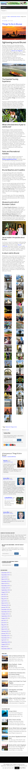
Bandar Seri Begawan (16, 50)
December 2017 (5, 572)
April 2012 (4, 627)
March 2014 (4, 583)
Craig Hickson (8, 497)
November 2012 (5, 611)
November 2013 (5, 585)
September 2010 (5, 642)
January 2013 (4, 607)
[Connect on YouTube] (15, 445)
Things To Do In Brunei (12, 24)
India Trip (4, 653)
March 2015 (4, 579)
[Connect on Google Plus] (13, 445)
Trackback (4, 456)
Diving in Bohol (13, 711)
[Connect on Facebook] (6, 445)
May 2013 (4, 598)
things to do (14, 427)
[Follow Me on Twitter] (8, 445)
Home (9, 16)
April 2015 (4, 577)
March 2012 (4, 629)
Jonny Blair (6, 478)
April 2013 (4, 601)
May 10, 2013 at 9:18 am (9, 498)
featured (8, 427)
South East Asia (14, 16)
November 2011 (5, 637)
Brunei (18, 16)
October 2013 (5, 588)
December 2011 (5, 635)
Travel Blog (5, 20)
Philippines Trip (6, 709)
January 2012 (4, 633)
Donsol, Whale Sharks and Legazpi (17, 728)
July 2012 (3, 620)
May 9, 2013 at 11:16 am (8, 479)
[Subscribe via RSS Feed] (4, 445)
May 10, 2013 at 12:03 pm (8, 513)
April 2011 (4, 640)
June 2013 (4, 596)
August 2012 (4, 618)
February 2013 (5, 605)
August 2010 (4, 644)
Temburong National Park (9, 159)
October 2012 (5, 614)
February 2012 (5, 631)
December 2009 (5, 648)
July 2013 (3, 594)
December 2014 (5, 581)
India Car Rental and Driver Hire (17, 656)
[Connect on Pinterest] (10, 445)
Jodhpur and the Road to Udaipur (17, 698)
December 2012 (5, 609)
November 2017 (5, 575)
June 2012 (4, 622)
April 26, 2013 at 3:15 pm (8, 462)
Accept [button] (17, 768)
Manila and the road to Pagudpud (17, 745)
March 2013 (4, 603)
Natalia (5, 460)
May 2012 (4, 624)
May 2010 (4, 646)
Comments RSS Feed (11, 456)
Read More (23, 768)
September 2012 (5, 616)
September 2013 (5, 590)
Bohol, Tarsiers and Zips (15, 719)
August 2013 (4, 592)
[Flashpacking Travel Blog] (14, 4)
